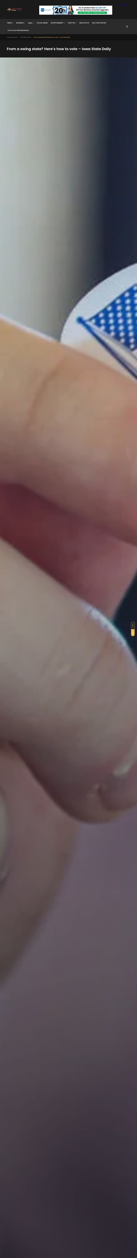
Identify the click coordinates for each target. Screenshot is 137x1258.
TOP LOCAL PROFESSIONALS (18, 30)
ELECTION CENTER (99, 23)
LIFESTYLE (71, 23)
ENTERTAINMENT (57, 23)
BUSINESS (20, 23)
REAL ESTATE (84, 23)
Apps (30, 23)
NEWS (9, 23)
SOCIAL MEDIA (42, 23)
